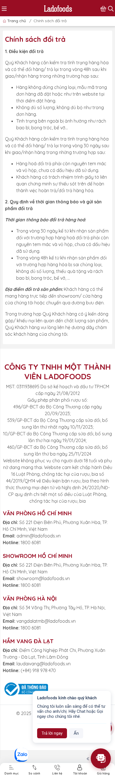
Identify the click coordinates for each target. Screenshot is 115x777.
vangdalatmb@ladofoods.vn (46, 621)
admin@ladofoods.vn (38, 536)
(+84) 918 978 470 (38, 670)
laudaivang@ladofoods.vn (43, 663)
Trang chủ (16, 20)
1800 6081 (31, 542)
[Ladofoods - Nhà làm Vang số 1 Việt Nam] (58, 8)
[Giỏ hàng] (103, 8)
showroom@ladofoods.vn (43, 578)
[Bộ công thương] (25, 688)
